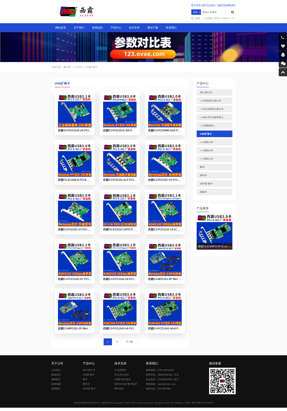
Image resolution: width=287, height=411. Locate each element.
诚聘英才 (56, 379)
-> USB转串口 (207, 125)
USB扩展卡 (91, 67)
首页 (68, 67)
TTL (233, 18)
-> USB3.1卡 (206, 158)
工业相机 (208, 18)
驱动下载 (152, 27)
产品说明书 (120, 370)
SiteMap (179, 402)
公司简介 (56, 370)
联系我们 (171, 27)
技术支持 (134, 27)
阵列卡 (217, 18)
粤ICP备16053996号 (202, 402)
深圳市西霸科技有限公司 (86, 402)
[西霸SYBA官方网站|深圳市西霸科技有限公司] (76, 11)
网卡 (202, 167)
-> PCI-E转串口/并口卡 (212, 109)
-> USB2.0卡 (206, 142)
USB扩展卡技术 (122, 379)
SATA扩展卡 (206, 183)
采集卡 (203, 192)
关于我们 (79, 27)
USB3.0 (226, 18)
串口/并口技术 (121, 374)
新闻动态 (97, 27)
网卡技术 (119, 388)
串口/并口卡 (206, 92)
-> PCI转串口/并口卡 (210, 100)
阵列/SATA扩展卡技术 (125, 384)
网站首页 (60, 27)
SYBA (188, 402)
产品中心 (116, 27)
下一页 (129, 342)
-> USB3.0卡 (206, 150)
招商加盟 (56, 384)
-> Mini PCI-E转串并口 (211, 117)
